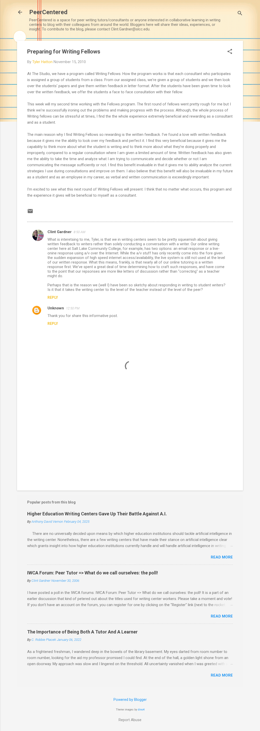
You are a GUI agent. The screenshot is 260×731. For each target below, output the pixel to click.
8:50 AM (79, 232)
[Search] (240, 14)
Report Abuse (130, 720)
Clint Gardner (59, 232)
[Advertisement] (130, 443)
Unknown (55, 308)
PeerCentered (48, 12)
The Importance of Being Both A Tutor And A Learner (82, 631)
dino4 (141, 709)
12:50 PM (72, 308)
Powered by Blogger (130, 699)
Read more (222, 557)
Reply (52, 297)
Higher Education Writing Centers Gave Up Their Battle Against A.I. (97, 513)
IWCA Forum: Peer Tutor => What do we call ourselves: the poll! (92, 572)
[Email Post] (30, 213)
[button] (230, 51)
